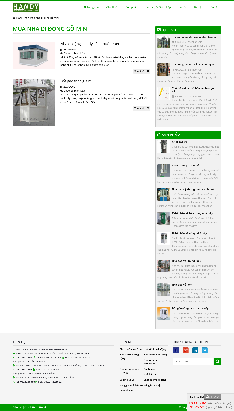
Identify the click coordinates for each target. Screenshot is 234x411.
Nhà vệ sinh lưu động (155, 354)
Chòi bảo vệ (179, 141)
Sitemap (17, 407)
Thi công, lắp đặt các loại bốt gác (193, 64)
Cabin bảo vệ (127, 379)
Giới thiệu (112, 7)
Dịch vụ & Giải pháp (158, 7)
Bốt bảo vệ (150, 369)
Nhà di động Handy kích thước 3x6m (91, 43)
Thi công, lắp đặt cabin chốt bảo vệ (194, 36)
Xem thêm (140, 71)
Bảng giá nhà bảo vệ (131, 385)
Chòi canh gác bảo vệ (185, 165)
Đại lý (197, 7)
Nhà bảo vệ (150, 374)
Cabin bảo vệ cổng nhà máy (189, 233)
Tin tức (182, 7)
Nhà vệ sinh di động (155, 349)
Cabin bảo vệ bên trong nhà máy (192, 213)
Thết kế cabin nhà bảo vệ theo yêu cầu (193, 90)
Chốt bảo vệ (126, 390)
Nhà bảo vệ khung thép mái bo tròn (194, 189)
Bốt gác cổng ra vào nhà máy (190, 308)
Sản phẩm (132, 7)
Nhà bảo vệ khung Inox (186, 260)
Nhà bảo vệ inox (182, 284)
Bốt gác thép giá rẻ (76, 81)
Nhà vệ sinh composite (150, 361)
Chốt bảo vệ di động (155, 379)
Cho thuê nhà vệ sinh (131, 349)
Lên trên (211, 396)
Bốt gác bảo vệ (152, 385)
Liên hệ (213, 7)
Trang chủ (92, 7)
